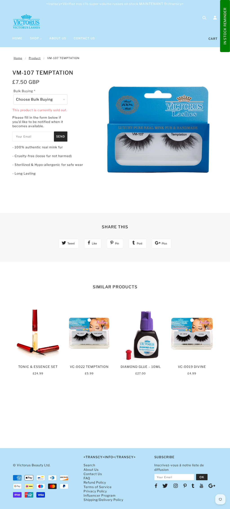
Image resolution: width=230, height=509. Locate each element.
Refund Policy (95, 482)
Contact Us (93, 474)
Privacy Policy (95, 491)
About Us (91, 469)
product (35, 58)
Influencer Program (100, 495)
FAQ (87, 478)
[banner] (26, 21)
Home (18, 58)
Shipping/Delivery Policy (103, 500)
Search (89, 465)
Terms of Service (98, 487)
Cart (213, 38)
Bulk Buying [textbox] (24, 91)
